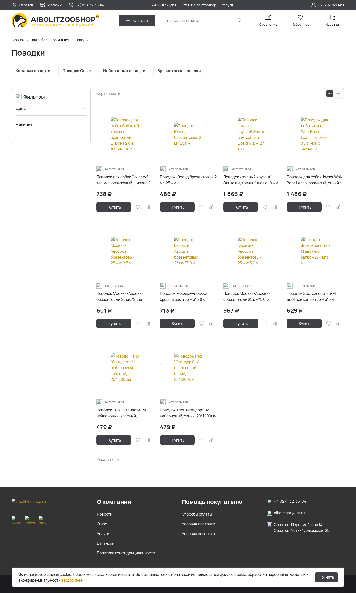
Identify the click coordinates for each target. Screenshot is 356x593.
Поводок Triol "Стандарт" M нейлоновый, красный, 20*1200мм (121, 413)
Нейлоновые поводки (124, 70)
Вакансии (105, 543)
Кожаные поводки (33, 70)
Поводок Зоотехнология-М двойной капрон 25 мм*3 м (311, 296)
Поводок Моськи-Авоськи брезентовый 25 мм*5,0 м (247, 296)
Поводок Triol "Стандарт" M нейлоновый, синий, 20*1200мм (188, 412)
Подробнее (72, 580)
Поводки (82, 39)
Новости (104, 514)
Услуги (103, 533)
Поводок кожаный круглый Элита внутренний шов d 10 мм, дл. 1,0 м (251, 180)
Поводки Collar (76, 70)
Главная (18, 39)
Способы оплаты (197, 514)
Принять (326, 577)
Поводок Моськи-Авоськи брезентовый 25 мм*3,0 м (183, 296)
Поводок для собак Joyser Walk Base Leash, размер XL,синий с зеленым (315, 180)
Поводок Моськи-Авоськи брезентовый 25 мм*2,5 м (120, 296)
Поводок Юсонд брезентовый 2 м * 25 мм (188, 179)
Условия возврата (198, 533)
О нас (102, 523)
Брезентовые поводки (179, 70)
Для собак (39, 39)
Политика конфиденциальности (126, 553)
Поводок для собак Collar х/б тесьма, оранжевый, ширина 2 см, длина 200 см (123, 180)
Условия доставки (198, 523)
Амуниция (61, 39)
